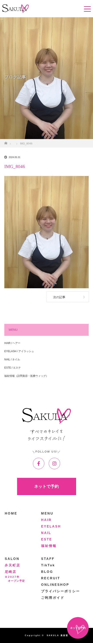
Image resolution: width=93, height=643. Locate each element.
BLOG (47, 571)
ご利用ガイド (52, 597)
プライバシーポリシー (60, 591)
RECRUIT (50, 578)
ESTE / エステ (12, 367)
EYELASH (51, 526)
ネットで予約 (46, 486)
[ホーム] (5, 142)
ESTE (46, 539)
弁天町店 (12, 565)
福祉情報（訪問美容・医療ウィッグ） (26, 375)
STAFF (48, 559)
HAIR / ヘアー (12, 343)
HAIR (46, 520)
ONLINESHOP (55, 584)
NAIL (46, 533)
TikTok (48, 565)
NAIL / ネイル (12, 359)
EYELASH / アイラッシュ (19, 351)
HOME (11, 513)
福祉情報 (49, 546)
